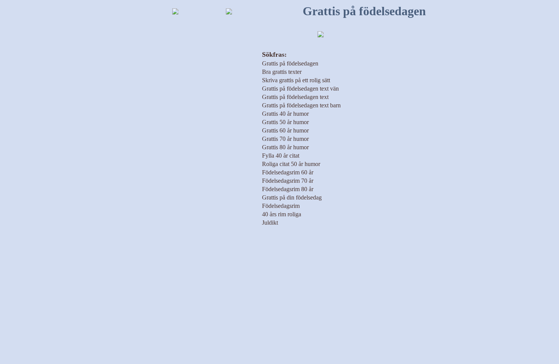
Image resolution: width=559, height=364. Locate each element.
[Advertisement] (125, 151)
